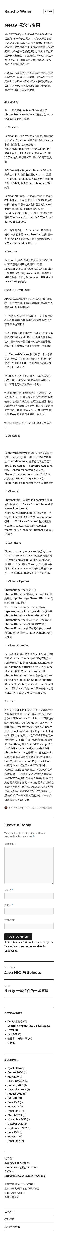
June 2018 (13, 1102)
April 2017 (14, 1140)
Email (8, 905)
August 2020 (15, 1072)
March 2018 (15, 1115)
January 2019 (15, 1085)
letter (11, 1029)
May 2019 (13, 1076)
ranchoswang (16, 807)
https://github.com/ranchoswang (24, 1175)
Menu (48, 11)
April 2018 (14, 1110)
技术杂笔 (12, 1034)
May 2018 (13, 1106)
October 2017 (15, 1123)
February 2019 (16, 1080)
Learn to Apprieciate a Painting (27, 1025)
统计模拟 (9, 1219)
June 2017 (13, 1132)
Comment (10, 844)
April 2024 (14, 1068)
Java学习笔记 (12, 1226)
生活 (10, 1042)
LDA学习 (9, 1211)
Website (9, 920)
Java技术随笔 (45, 807)
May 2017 (13, 1136)
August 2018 (15, 1093)
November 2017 (17, 1119)
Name (8, 890)
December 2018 (17, 1089)
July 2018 (13, 1098)
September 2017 (17, 1128)
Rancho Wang (17, 11)
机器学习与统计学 (17, 1038)
